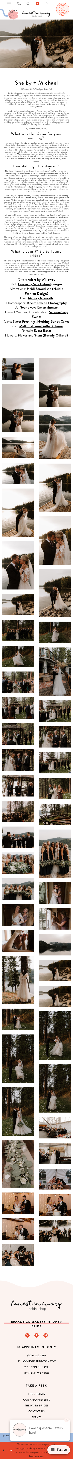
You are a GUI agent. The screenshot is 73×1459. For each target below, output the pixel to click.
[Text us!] (58, 1451)
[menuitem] (62, 9)
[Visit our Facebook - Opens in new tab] (36, 1335)
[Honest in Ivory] (36, 1305)
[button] (18, 369)
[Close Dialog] (3, 1450)
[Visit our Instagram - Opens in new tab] (45, 1335)
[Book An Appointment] (62, 9)
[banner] (36, 14)
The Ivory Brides (36, 1405)
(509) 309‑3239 (36, 1355)
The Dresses (36, 1394)
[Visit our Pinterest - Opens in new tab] (27, 1335)
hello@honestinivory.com (36, 1361)
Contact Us (36, 1411)
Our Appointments (36, 1400)
